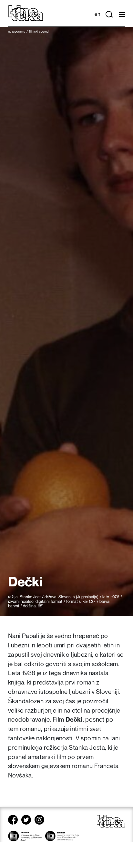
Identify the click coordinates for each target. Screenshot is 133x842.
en (97, 14)
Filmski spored (38, 31)
